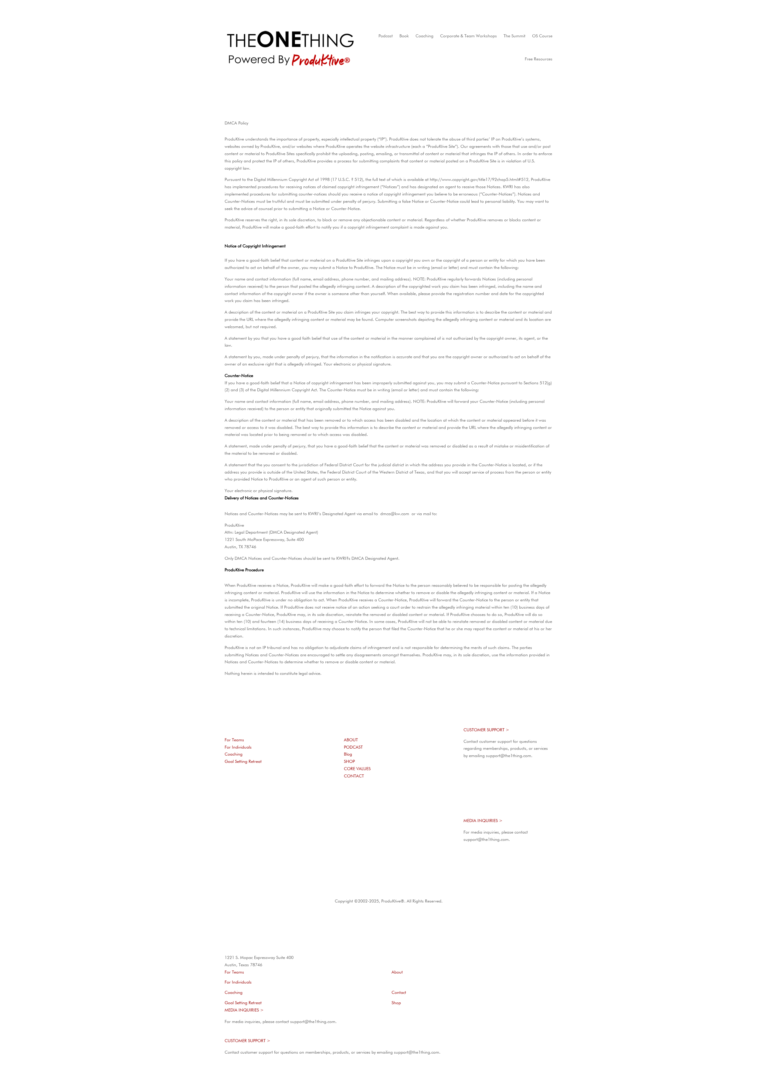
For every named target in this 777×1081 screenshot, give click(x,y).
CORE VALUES (357, 769)
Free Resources (538, 59)
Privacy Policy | (369, 890)
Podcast (385, 36)
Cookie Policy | (397, 890)
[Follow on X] (266, 822)
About (397, 972)
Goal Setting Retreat (243, 762)
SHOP (349, 762)
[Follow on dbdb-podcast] (229, 822)
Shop (396, 1003)
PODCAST (353, 747)
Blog (348, 754)
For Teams (234, 740)
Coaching (424, 36)
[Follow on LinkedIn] (278, 822)
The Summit (514, 36)
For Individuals (238, 747)
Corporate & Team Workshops (468, 36)
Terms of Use (339, 890)
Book (404, 36)
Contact (399, 993)
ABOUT (351, 740)
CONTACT (354, 776)
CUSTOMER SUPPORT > (486, 730)
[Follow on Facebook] (254, 822)
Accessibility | (425, 890)
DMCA (444, 890)
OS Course (542, 36)
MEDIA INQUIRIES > (483, 821)
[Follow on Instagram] (241, 822)
